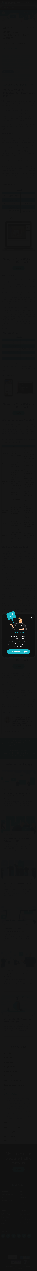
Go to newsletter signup (18, 652)
